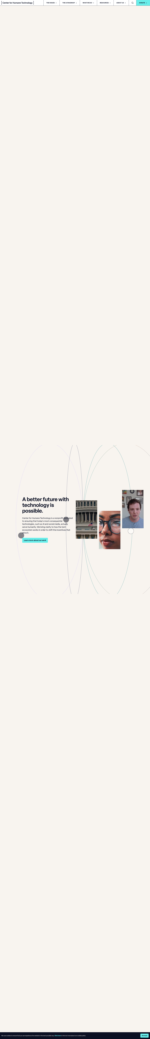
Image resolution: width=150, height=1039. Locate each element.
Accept (144, 1035)
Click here (58, 1036)
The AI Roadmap (68, 3)
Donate (142, 3)
